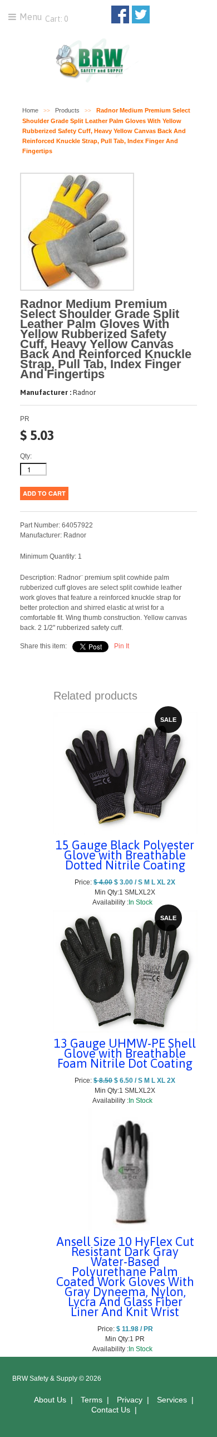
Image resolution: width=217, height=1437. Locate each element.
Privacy (129, 1399)
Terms (91, 1399)
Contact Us (110, 1409)
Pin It (121, 646)
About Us (50, 1399)
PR (24, 419)
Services (172, 1399)
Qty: (26, 456)
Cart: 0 (55, 18)
